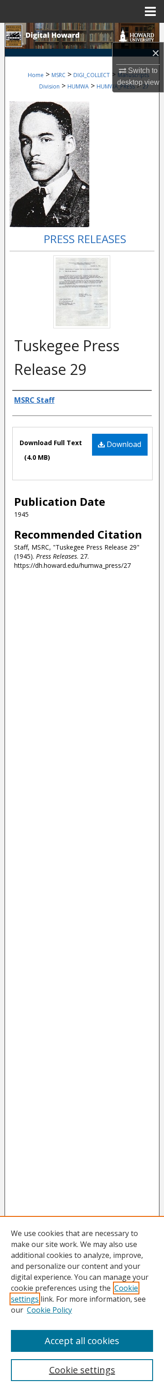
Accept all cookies (82, 1341)
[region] (82, 1304)
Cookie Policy (49, 1310)
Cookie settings (82, 1370)
